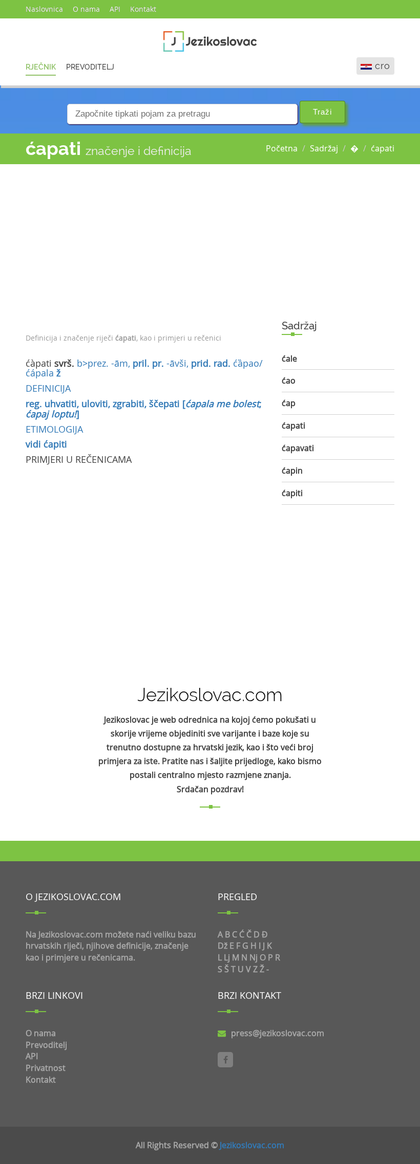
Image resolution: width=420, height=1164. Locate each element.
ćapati (382, 148)
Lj (227, 957)
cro (382, 65)
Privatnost (46, 1067)
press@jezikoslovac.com (277, 1033)
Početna (282, 148)
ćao (289, 380)
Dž (222, 945)
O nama (86, 9)
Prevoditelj (90, 67)
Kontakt (143, 9)
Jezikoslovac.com (252, 1145)
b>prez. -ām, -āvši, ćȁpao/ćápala (144, 368)
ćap (289, 403)
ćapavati (298, 448)
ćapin (292, 470)
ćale (289, 358)
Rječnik (41, 67)
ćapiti (55, 444)
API (115, 9)
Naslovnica (44, 9)
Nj (253, 957)
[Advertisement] (146, 246)
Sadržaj (324, 148)
